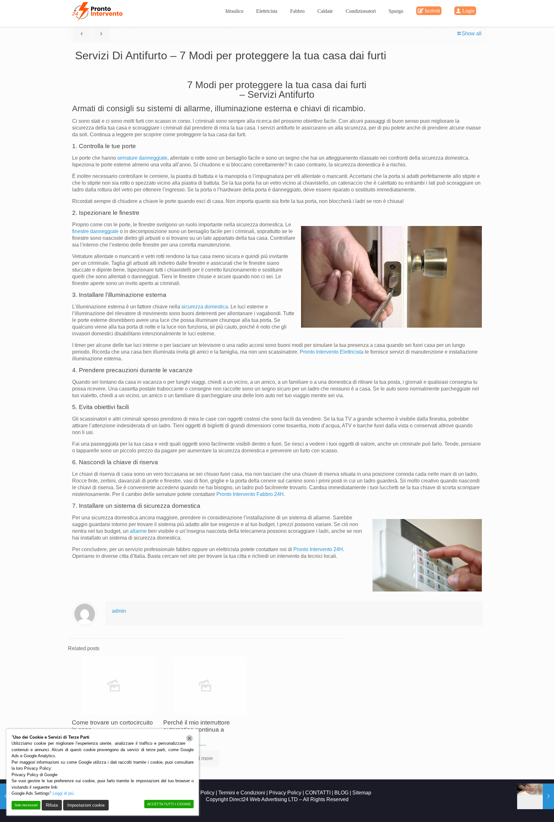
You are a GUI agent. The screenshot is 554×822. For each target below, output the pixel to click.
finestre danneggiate (95, 231)
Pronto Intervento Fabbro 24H (250, 494)
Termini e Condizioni (242, 792)
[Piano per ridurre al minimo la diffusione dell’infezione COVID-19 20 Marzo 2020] (535, 796)
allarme (138, 531)
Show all (472, 33)
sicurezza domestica (204, 306)
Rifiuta (52, 805)
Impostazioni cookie (86, 805)
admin (119, 611)
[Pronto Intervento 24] (98, 11)
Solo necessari (26, 805)
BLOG (341, 792)
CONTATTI (318, 792)
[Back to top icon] (523, 809)
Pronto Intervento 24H (318, 549)
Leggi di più (63, 793)
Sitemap (361, 792)
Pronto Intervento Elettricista (332, 352)
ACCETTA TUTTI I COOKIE (169, 804)
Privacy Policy (286, 792)
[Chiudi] (189, 738)
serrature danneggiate (142, 158)
